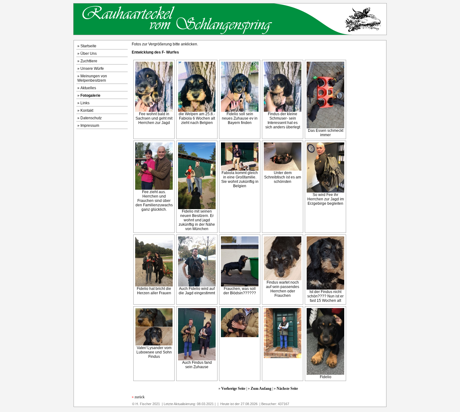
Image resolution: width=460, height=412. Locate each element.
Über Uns (88, 53)
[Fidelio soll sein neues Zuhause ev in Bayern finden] (239, 110)
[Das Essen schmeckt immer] (325, 127)
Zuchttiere (88, 61)
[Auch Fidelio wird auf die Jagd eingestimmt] (197, 285)
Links (84, 103)
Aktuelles (88, 88)
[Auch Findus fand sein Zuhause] (197, 359)
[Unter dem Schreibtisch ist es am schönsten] (282, 169)
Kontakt (86, 110)
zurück (138, 397)
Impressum (89, 125)
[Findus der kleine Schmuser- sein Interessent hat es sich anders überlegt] (282, 110)
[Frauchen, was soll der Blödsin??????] (239, 285)
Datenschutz (91, 118)
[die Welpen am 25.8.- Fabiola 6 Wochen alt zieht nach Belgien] (197, 110)
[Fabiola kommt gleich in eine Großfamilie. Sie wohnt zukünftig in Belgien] (239, 169)
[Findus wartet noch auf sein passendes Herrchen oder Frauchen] (282, 279)
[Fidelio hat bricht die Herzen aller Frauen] (154, 285)
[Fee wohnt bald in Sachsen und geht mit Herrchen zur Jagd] (154, 110)
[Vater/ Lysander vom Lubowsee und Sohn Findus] (154, 344)
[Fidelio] (325, 373)
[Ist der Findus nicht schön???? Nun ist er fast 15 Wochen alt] (325, 288)
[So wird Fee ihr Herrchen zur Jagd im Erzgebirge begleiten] (325, 191)
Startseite (88, 46)
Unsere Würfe (92, 68)
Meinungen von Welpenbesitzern (92, 78)
